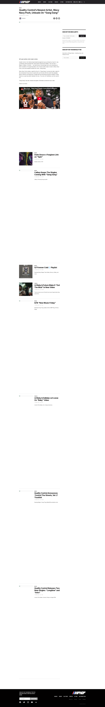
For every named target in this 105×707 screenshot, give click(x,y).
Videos (56, 1)
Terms (80, 699)
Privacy (75, 699)
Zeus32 (23, 18)
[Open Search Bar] (84, 2)
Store (61, 1)
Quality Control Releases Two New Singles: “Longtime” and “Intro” (47, 590)
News (44, 1)
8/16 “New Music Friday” (45, 303)
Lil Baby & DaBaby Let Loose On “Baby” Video (46, 399)
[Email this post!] (59, 18)
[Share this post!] (54, 18)
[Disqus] (39, 132)
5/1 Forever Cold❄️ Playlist (45, 267)
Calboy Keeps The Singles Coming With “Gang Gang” (45, 173)
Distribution (69, 1)
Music (39, 1)
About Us (71, 699)
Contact (84, 699)
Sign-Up (82, 36)
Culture (50, 1)
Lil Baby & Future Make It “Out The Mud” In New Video (47, 286)
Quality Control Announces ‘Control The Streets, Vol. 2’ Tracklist (46, 495)
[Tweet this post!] (57, 18)
